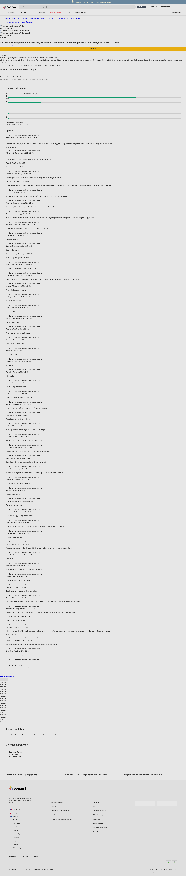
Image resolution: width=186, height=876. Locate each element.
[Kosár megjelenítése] (181, 7)
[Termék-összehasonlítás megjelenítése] (176, 7)
